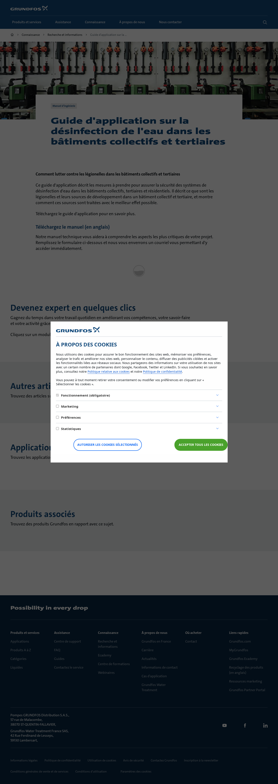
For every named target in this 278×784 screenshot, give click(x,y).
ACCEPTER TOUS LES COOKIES (201, 445)
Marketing (69, 406)
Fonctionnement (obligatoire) (85, 395)
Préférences (71, 417)
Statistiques (71, 428)
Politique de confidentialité (162, 371)
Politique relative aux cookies (109, 371)
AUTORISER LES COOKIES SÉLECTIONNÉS (107, 445)
